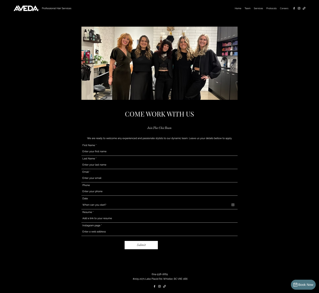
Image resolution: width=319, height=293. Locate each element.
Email (85, 172)
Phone (86, 185)
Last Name (88, 158)
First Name (88, 145)
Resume (87, 212)
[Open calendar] (233, 204)
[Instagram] (299, 8)
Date (85, 198)
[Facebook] (294, 8)
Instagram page (91, 225)
